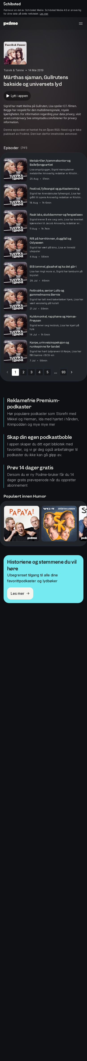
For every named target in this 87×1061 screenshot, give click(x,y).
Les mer (44, 13)
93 (64, 372)
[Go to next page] (71, 372)
